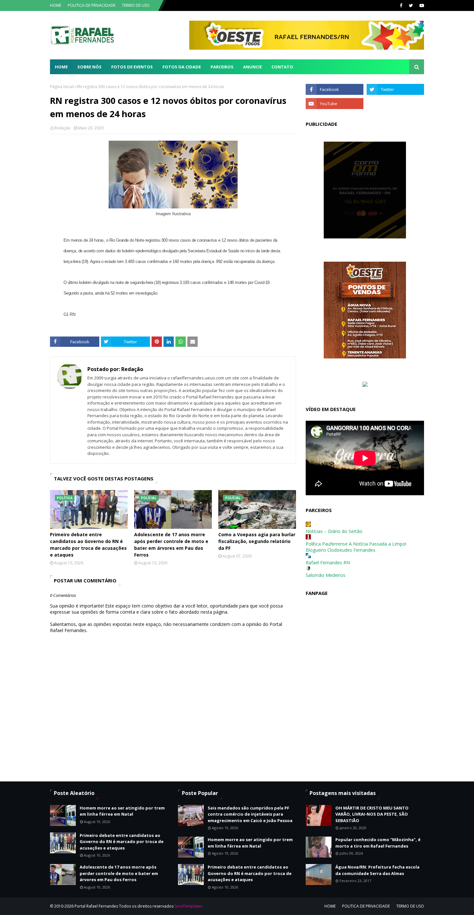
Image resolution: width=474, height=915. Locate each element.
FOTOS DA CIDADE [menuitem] (182, 67)
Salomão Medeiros (325, 575)
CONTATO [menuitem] (282, 67)
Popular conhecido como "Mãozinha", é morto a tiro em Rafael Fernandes (377, 843)
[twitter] (411, 5)
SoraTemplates (188, 906)
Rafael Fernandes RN (328, 562)
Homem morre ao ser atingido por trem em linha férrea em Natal (122, 811)
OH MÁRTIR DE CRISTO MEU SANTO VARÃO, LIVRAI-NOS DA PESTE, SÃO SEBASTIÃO (372, 814)
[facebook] (401, 5)
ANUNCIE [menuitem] (252, 67)
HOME (55, 5)
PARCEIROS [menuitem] (222, 67)
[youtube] (421, 5)
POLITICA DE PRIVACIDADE (91, 5)
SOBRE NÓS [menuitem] (89, 67)
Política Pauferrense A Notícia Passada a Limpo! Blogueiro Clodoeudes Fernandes (356, 547)
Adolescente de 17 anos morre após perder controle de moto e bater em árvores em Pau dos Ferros (171, 544)
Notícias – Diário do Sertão (334, 531)
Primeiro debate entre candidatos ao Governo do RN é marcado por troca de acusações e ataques (88, 544)
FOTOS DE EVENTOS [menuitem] (132, 67)
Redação (62, 128)
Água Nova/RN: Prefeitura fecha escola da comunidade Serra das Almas (377, 870)
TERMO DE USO (136, 5)
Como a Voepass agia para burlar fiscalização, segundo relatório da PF (256, 541)
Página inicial (62, 86)
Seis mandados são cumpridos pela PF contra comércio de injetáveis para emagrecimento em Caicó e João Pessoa (250, 814)
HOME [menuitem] (61, 67)
